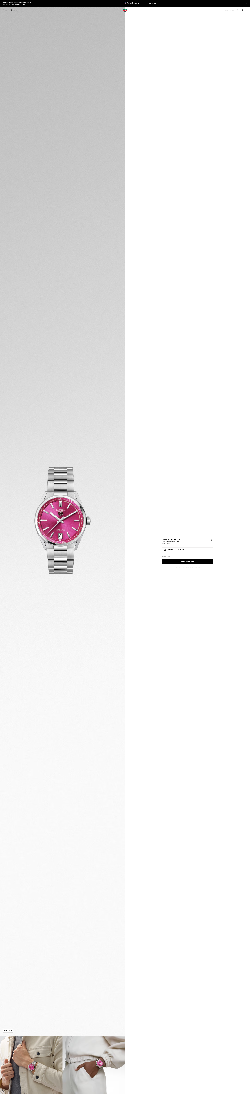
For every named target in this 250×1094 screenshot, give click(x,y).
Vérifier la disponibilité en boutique (187, 568)
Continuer (153, 3)
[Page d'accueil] (125, 10)
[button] (242, 10)
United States (132, 3)
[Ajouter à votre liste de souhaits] (211, 540)
